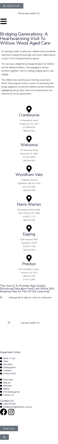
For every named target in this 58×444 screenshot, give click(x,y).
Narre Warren (29, 204)
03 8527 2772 (29, 216)
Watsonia (29, 144)
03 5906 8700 (29, 127)
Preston (29, 264)
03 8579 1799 (29, 246)
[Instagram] (11, 411)
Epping (29, 234)
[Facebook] (3, 411)
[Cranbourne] (29, 109)
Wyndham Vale (29, 174)
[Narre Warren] (29, 198)
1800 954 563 (29, 130)
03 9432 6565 (29, 157)
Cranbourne (29, 115)
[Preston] (29, 258)
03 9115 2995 (29, 279)
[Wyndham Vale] (29, 168)
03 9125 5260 (29, 186)
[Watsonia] (29, 139)
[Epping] (29, 228)
